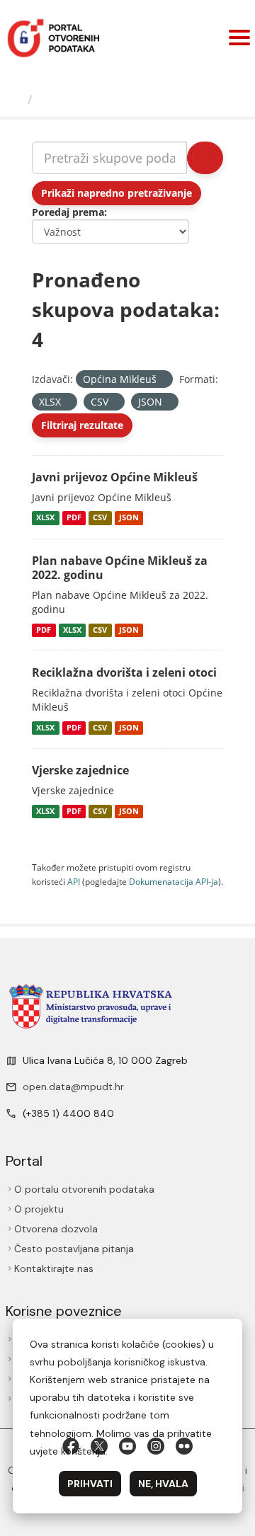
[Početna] (16, 99)
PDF (74, 518)
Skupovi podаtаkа (97, 99)
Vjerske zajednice (80, 770)
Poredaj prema (68, 212)
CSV (100, 518)
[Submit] (205, 158)
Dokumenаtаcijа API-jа (173, 881)
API (73, 881)
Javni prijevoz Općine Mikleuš (115, 477)
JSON (129, 518)
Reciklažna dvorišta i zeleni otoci (124, 672)
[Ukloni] (162, 379)
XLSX (45, 518)
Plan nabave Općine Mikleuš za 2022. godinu (120, 568)
